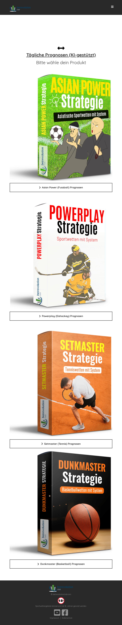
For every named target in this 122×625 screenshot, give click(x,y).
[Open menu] (112, 6)
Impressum (54, 618)
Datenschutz (67, 618)
